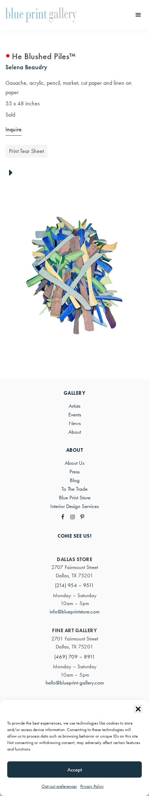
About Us (74, 463)
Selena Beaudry (26, 67)
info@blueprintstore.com (74, 611)
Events (74, 414)
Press (74, 471)
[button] (138, 709)
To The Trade (74, 489)
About (74, 432)
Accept (74, 769)
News (75, 423)
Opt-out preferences (59, 786)
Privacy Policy (92, 786)
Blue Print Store (74, 497)
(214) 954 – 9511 (74, 585)
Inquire (13, 129)
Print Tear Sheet (26, 151)
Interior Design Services (74, 506)
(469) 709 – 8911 (74, 656)
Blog (75, 480)
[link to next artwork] (13, 173)
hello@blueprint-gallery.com (75, 682)
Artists (74, 406)
